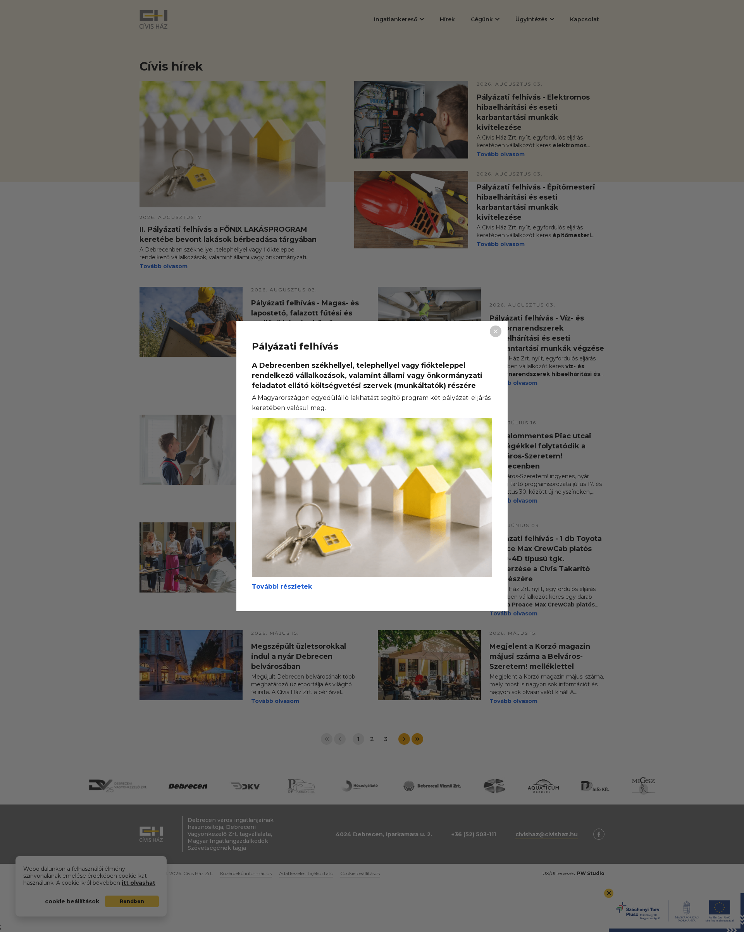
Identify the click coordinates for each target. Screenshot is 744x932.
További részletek (282, 586)
